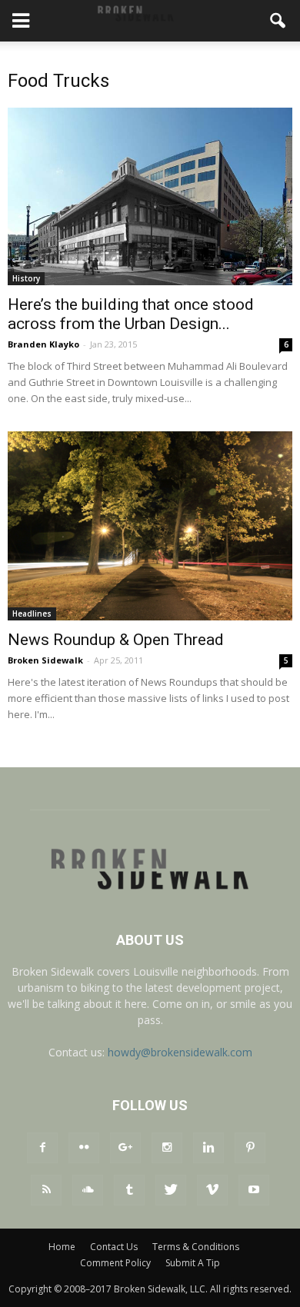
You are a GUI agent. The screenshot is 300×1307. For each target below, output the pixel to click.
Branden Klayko (43, 344)
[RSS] (46, 1190)
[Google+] (125, 1147)
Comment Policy (115, 1262)
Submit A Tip (192, 1262)
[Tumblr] (129, 1190)
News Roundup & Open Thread (116, 639)
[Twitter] (170, 1190)
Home (61, 1246)
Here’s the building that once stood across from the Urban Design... (131, 314)
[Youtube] (253, 1190)
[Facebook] (42, 1147)
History (26, 278)
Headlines (32, 613)
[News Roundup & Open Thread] (150, 526)
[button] (278, 21)
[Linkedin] (208, 1147)
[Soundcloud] (87, 1190)
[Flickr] (83, 1147)
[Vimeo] (212, 1190)
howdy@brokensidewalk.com (180, 1052)
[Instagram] (167, 1147)
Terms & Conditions (195, 1246)
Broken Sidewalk (45, 660)
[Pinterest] (250, 1147)
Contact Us (114, 1246)
